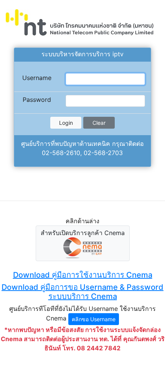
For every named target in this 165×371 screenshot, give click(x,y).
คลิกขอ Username (94, 319)
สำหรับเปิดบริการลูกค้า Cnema (83, 233)
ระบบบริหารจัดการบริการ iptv (82, 54)
